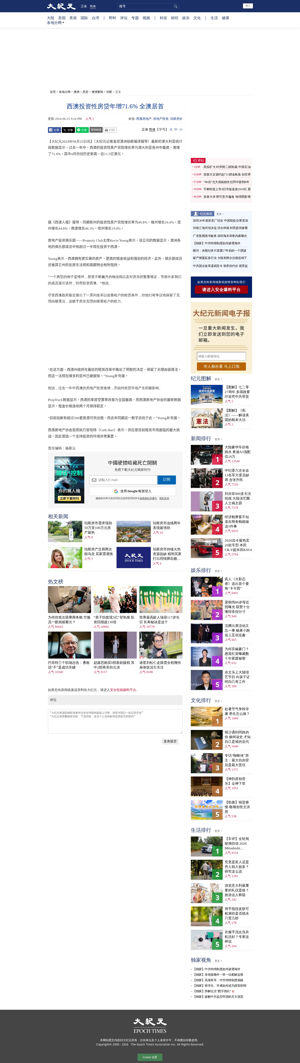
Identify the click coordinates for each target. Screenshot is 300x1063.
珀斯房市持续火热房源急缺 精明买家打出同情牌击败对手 (167, 554)
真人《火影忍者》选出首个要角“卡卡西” (237, 583)
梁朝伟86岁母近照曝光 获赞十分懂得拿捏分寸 (237, 607)
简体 (93, 6)
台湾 (95, 17)
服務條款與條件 (148, 498)
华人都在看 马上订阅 (221, 366)
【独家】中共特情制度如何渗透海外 (216, 243)
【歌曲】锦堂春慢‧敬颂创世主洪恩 (237, 807)
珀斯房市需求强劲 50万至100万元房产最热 (98, 527)
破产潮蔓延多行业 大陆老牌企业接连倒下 (220, 258)
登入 (248, 5)
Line (82, 130)
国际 (84, 17)
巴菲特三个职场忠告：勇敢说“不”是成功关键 (69, 665)
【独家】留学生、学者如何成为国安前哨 (219, 985)
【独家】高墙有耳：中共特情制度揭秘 (218, 980)
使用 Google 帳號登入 (135, 491)
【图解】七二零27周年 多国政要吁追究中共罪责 (237, 392)
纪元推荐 (206, 214)
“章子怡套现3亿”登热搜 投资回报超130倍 (114, 619)
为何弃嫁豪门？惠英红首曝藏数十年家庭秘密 (237, 653)
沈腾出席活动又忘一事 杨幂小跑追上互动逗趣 (237, 630)
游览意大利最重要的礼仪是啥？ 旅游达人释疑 (237, 890)
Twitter (68, 130)
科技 (163, 17)
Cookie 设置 (150, 1057)
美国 (62, 17)
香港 (73, 17)
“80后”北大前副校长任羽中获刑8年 (226, 182)
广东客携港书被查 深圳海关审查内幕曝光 (220, 236)
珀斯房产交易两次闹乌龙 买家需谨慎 (98, 551)
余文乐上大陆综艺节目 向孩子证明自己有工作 (237, 677)
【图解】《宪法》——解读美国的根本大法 (237, 415)
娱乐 (186, 17)
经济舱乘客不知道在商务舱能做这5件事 (237, 521)
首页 (53, 92)
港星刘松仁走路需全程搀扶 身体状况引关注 (160, 665)
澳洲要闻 (97, 92)
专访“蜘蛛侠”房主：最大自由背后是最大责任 (237, 760)
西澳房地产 (144, 118)
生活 (214, 17)
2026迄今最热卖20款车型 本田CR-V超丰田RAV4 (238, 545)
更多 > (220, 214)
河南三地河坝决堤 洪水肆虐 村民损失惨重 (220, 228)
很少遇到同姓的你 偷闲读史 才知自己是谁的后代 (238, 737)
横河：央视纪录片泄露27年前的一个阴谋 (219, 250)
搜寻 (175, 6)
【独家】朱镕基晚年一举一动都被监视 (218, 974)
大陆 (50, 17)
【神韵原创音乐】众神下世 (235, 781)
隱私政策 (164, 498)
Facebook (54, 130)
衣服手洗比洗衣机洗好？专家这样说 (237, 936)
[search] (148, 6)
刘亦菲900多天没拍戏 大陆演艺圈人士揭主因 (238, 498)
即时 (112, 17)
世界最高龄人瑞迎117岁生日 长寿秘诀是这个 (159, 619)
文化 (197, 17)
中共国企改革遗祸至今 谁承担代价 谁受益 (220, 266)
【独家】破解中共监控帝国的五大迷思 (218, 996)
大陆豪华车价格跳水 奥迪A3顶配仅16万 (238, 452)
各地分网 (54, 22)
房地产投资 (161, 118)
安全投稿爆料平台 (123, 690)
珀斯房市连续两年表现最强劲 (167, 525)
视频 (146, 17)
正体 (84, 6)
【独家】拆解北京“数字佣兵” (212, 991)
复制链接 (96, 129)
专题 (135, 17)
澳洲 (76, 92)
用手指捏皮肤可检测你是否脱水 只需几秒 (237, 913)
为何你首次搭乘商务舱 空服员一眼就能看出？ (69, 619)
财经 (174, 17)
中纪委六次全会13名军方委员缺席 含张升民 (237, 475)
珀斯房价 (176, 118)
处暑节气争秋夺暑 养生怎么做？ (237, 711)
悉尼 (85, 92)
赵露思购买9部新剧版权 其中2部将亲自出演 (114, 665)
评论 (124, 17)
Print (110, 130)
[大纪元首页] (61, 6)
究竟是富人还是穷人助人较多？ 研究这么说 (237, 866)
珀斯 (109, 92)
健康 (225, 17)
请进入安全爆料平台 (221, 289)
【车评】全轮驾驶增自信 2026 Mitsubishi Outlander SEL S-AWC (237, 844)
